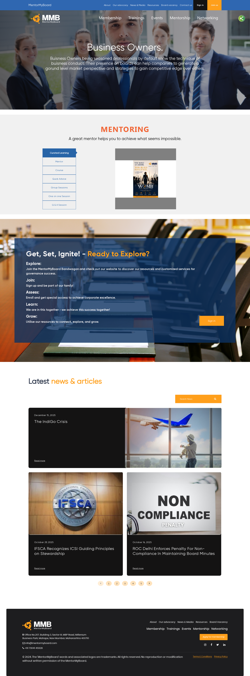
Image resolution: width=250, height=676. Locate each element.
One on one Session (59, 196)
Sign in (211, 320)
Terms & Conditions (202, 657)
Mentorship (201, 628)
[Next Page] (149, 583)
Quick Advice (59, 178)
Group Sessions (59, 187)
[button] (241, 18)
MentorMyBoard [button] (40, 5)
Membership (155, 628)
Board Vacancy (219, 622)
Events (186, 628)
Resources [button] (153, 5)
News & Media (137, 5)
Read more (39, 460)
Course (59, 170)
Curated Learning (59, 152)
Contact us (186, 5)
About (107, 5)
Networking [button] (207, 17)
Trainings (173, 628)
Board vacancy (169, 5)
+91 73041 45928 (33, 648)
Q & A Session (59, 205)
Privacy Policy (221, 657)
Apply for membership (214, 637)
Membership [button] (110, 17)
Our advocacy (120, 5)
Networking (219, 628)
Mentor (59, 161)
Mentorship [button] (180, 17)
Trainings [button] (136, 17)
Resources (201, 622)
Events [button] (157, 17)
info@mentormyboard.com (41, 643)
